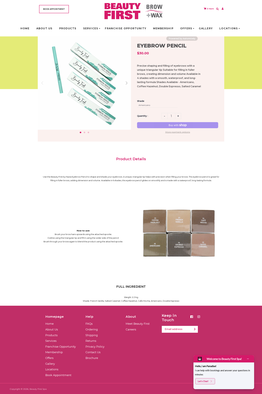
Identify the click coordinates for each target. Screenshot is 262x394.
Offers (49, 358)
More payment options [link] (177, 132)
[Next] (126, 83)
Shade (140, 101)
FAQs (89, 323)
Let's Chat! (203, 381)
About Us (51, 329)
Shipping (92, 335)
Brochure (92, 358)
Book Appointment (58, 375)
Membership (54, 352)
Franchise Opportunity (60, 346)
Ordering (92, 329)
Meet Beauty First (138, 323)
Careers (131, 329)
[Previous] (42, 83)
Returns (91, 341)
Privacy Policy (95, 346)
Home (49, 323)
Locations (51, 369)
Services (51, 341)
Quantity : (142, 116)
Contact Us (93, 352)
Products (51, 335)
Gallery (50, 363)
